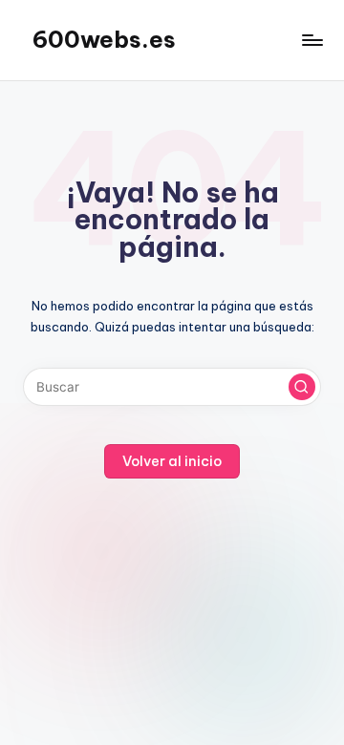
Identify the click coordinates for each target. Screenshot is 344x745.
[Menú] (311, 39)
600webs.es (104, 39)
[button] (302, 386)
